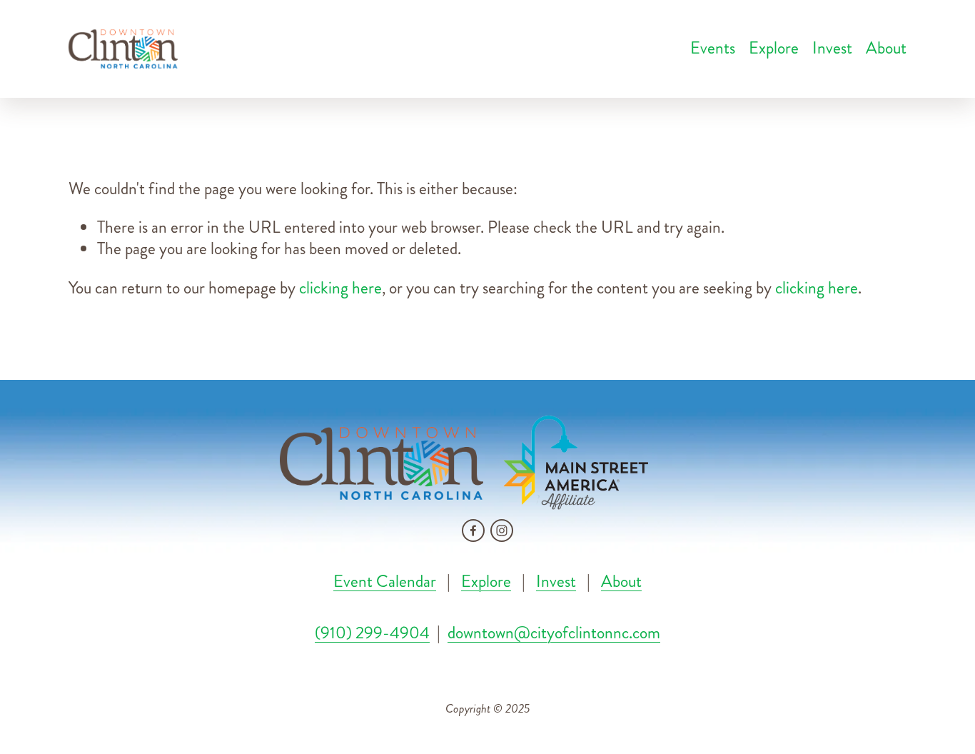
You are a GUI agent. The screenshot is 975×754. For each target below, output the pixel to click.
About (621, 582)
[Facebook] (473, 530)
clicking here (340, 288)
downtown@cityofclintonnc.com (554, 634)
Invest (832, 48)
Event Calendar (384, 582)
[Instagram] (501, 530)
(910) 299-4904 (372, 634)
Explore (774, 48)
